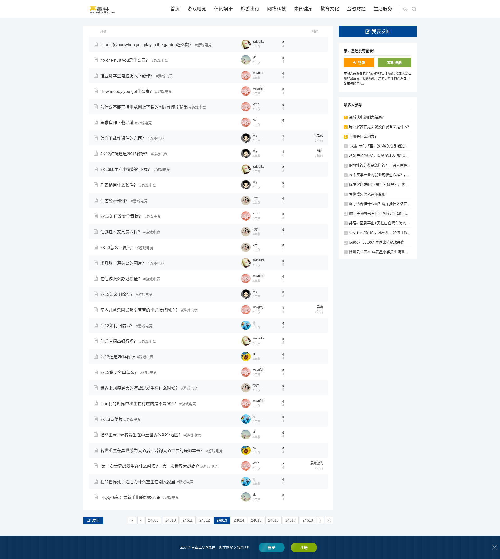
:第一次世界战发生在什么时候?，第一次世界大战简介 (149, 466)
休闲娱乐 (223, 8)
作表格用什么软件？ (119, 185)
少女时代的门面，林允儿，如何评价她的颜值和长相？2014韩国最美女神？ (409, 233)
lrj (254, 323)
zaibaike (259, 41)
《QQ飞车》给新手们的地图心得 (130, 497)
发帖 (95, 520)
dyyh (256, 198)
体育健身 (303, 8)
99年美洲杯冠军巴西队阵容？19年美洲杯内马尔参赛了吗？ (397, 213)
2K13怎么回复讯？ (117, 247)
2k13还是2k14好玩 (117, 357)
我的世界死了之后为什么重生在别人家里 (137, 482)
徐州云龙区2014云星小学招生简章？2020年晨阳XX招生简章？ (400, 252)
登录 (361, 62)
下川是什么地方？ (363, 136)
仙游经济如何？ (114, 201)
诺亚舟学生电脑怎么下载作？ (127, 76)
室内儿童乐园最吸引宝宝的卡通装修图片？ (139, 310)
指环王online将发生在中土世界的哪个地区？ (141, 435)
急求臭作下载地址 (117, 122)
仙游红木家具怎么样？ (121, 232)
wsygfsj (258, 73)
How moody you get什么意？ (127, 91)
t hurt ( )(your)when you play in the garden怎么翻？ (146, 44)
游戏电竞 (197, 8)
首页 (175, 8)
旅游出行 (250, 8)
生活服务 (382, 8)
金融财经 (356, 8)
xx (254, 354)
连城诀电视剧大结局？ (367, 117)
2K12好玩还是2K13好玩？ (124, 154)
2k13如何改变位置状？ (121, 216)
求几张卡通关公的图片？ (123, 263)
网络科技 (276, 8)
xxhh (256, 104)
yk (254, 57)
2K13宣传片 (111, 419)
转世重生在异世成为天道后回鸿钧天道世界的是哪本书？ (152, 450)
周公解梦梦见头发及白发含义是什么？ (380, 127)
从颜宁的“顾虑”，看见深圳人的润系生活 (381, 156)
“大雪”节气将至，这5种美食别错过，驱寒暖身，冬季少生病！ (398, 146)
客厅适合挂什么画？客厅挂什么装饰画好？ (383, 204)
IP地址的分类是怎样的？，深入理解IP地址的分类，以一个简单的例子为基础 (410, 165)
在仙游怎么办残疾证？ (121, 279)
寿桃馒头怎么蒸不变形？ (369, 194)
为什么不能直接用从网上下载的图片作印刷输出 (144, 107)
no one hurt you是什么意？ (125, 60)
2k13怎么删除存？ (117, 294)
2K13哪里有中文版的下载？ (126, 169)
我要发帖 (381, 31)
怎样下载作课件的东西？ (123, 138)
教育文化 (329, 8)
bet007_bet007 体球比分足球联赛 (376, 242)
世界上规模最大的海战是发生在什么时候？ (139, 388)
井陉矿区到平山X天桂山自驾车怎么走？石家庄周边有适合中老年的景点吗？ (410, 223)
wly (255, 135)
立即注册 (394, 62)
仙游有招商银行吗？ (119, 341)
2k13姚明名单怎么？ (119, 372)
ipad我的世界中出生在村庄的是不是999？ (139, 404)
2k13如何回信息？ (117, 325)
